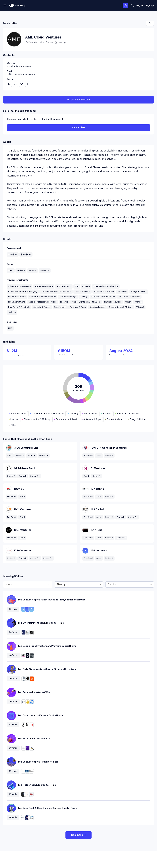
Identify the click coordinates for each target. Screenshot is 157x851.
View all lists (78, 127)
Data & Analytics (82, 292)
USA (10, 328)
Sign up (150, 5)
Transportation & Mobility (120, 307)
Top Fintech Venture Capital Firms (37, 785)
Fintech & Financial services (42, 297)
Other (128, 302)
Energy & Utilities (139, 292)
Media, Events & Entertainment (86, 302)
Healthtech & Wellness (129, 297)
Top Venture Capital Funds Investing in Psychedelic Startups (51, 600)
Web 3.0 (12, 312)
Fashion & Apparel (17, 297)
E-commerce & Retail (104, 292)
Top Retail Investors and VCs (34, 739)
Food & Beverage (68, 297)
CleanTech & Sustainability (106, 286)
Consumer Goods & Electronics (56, 292)
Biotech (86, 286)
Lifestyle (64, 302)
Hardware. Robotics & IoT (103, 297)
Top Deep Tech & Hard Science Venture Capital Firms (47, 808)
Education (122, 292)
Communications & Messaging (22, 292)
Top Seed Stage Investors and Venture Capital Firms (47, 646)
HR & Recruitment (16, 302)
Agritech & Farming (44, 286)
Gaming (83, 297)
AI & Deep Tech (64, 286)
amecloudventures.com (19, 66)
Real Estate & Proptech (19, 307)
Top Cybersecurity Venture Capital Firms (40, 715)
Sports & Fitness (97, 307)
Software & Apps (78, 307)
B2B (76, 286)
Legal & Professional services (42, 302)
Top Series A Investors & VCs (34, 692)
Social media (60, 307)
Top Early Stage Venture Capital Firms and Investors (47, 669)
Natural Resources (112, 302)
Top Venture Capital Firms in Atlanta (38, 762)
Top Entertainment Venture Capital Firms (41, 623)
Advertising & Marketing (19, 286)
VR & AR (140, 307)
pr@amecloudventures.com (21, 74)
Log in (139, 5)
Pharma (138, 302)
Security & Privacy (41, 307)
